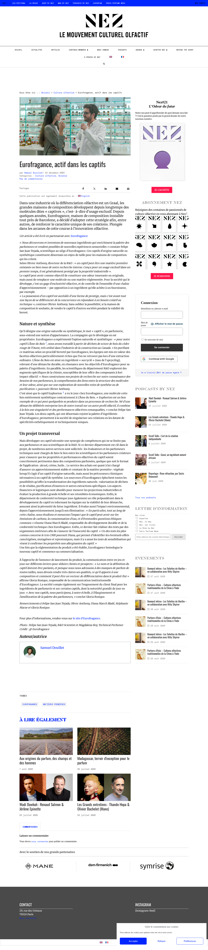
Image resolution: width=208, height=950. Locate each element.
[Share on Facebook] (83, 189)
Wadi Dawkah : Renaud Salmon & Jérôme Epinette (41, 806)
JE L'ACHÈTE (162, 189)
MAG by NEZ (63, 3)
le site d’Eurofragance (86, 618)
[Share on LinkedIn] (105, 189)
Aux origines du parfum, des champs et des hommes (45, 760)
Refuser (162, 941)
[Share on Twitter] (94, 189)
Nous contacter (28, 918)
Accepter (133, 941)
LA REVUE (33, 3)
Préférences (190, 941)
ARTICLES (55, 50)
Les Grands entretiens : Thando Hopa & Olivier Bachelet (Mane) (103, 806)
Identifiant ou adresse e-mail (154, 308)
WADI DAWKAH (103, 50)
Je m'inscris (148, 372)
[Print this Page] (128, 189)
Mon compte (200, 3)
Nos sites (140, 515)
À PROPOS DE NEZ (92, 57)
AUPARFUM (97, 3)
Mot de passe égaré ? (169, 372)
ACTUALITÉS (36, 50)
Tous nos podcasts (145, 497)
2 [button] (63, 392)
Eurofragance (30, 704)
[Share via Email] (117, 189)
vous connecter (39, 841)
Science (62, 175)
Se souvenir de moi (153, 339)
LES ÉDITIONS (18, 3)
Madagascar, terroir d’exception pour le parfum (103, 760)
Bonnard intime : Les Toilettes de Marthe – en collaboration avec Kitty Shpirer (167, 570)
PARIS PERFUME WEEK (115, 3)
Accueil (45, 92)
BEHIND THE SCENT (184, 50)
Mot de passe (144, 324)
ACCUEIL (18, 50)
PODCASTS (122, 50)
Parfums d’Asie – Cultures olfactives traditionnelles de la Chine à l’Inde (164, 586)
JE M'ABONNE (162, 276)
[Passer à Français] (107, 942)
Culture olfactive (64, 92)
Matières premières (54, 704)
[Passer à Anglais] (110, 57)
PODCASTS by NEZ (81, 3)
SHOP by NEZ (48, 3)
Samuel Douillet (33, 172)
